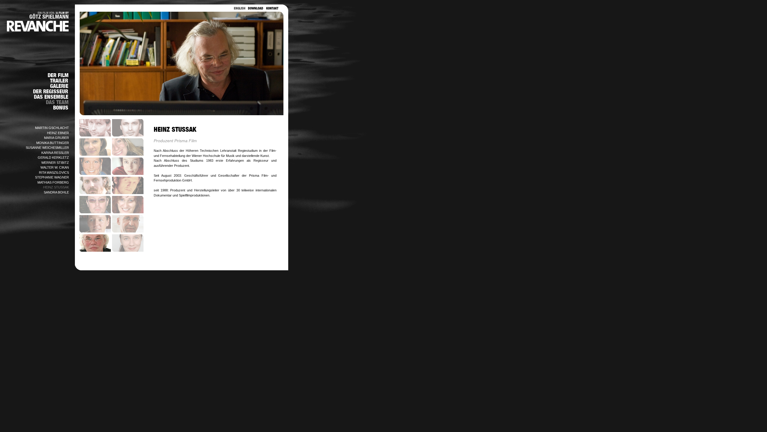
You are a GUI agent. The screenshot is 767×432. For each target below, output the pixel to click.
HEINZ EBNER (58, 133)
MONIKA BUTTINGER (52, 143)
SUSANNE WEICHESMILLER (47, 147)
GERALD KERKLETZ (53, 157)
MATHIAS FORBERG (53, 182)
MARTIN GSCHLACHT (52, 128)
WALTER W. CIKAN (54, 167)
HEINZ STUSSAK (56, 187)
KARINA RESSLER (55, 152)
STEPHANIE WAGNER (52, 177)
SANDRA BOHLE (56, 192)
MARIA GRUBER (56, 138)
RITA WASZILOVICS (54, 172)
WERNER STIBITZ (55, 162)
